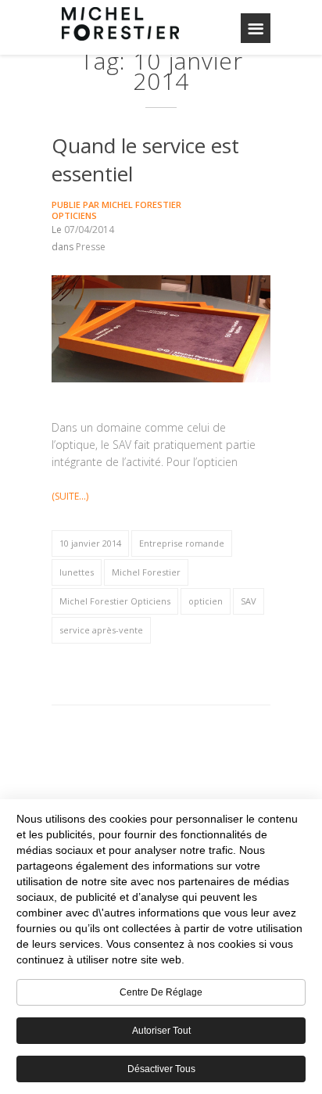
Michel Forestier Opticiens (116, 210)
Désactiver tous (161, 1069)
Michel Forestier (146, 572)
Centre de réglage (161, 992)
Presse (91, 246)
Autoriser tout (161, 1030)
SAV (248, 601)
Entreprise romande (181, 543)
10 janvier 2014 (90, 543)
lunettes (76, 572)
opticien (205, 601)
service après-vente (101, 630)
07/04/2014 (89, 229)
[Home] (120, 23)
